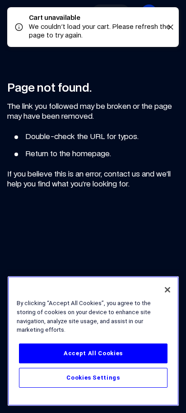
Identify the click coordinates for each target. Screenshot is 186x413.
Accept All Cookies (93, 353)
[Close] (167, 290)
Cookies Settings (93, 377)
